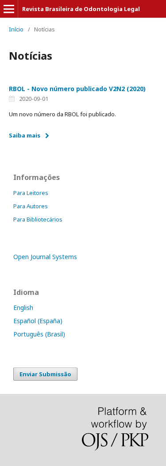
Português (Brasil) (39, 334)
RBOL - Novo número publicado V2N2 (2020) (77, 88)
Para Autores (30, 206)
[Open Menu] (9, 9)
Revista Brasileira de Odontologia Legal (81, 9)
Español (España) (37, 321)
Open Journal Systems (45, 256)
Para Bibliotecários (37, 219)
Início (16, 29)
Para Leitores (30, 193)
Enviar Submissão (45, 374)
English (23, 307)
